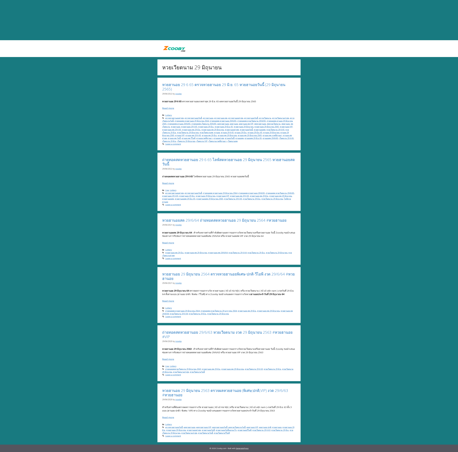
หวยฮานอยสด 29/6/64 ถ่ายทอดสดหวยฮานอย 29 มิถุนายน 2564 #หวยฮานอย (224, 220)
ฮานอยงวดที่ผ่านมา (204, 138)
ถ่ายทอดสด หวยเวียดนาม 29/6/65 (251, 121)
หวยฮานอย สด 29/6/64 (218, 252)
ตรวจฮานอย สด (220, 118)
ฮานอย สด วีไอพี (188, 138)
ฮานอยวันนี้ (229, 138)
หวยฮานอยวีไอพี (244, 430)
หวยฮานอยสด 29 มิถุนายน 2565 (209, 199)
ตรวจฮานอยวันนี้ (251, 118)
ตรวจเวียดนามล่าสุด (280, 118)
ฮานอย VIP (180, 135)
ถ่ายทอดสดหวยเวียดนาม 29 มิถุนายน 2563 (183, 369)
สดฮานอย (285, 124)
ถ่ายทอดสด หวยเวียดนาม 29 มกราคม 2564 (219, 311)
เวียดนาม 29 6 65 (286, 138)
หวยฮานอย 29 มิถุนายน (243, 126)
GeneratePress (242, 448)
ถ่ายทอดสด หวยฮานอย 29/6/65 (223, 121)
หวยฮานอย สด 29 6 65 (171, 129)
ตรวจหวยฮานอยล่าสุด (174, 118)
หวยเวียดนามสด (206, 132)
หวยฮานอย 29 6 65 (189, 126)
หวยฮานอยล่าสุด (232, 129)
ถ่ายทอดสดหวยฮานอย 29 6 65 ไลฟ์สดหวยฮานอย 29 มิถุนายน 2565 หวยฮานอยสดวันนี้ (228, 162)
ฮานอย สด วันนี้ (174, 138)
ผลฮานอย (234, 124)
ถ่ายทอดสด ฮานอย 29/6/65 (178, 124)
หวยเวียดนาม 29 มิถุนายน (188, 132)
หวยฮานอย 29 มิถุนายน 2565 (266, 126)
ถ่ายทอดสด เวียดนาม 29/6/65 (203, 124)
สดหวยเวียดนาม (274, 124)
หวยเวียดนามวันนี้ (197, 372)
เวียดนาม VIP (201, 141)
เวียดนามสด (232, 141)
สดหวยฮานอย (260, 124)
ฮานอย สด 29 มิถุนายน (227, 135)
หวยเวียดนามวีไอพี (222, 433)
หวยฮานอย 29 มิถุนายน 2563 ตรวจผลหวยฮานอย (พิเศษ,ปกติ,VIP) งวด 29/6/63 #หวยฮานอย (225, 392)
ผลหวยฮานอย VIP (203, 427)
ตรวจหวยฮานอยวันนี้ (193, 118)
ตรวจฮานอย (208, 118)
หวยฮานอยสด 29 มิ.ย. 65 (185, 199)
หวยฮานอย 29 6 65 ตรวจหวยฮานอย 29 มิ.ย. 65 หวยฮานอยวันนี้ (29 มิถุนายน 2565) (223, 86)
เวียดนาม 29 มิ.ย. (169, 141)
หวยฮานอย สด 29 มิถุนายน (212, 129)
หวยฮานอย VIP (286, 126)
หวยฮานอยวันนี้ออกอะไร (226, 430)
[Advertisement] (229, 20)
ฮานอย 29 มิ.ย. (241, 132)
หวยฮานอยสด (259, 129)
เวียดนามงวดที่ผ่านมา (217, 141)
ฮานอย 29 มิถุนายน (271, 132)
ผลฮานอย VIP (252, 427)
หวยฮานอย (175, 126)
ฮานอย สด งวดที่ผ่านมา (272, 135)
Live (167, 190)
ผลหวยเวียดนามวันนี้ (237, 427)
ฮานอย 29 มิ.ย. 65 (255, 132)
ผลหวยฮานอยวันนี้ (219, 427)
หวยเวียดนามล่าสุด (181, 372)
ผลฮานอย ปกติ (265, 427)
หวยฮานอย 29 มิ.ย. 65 (224, 126)
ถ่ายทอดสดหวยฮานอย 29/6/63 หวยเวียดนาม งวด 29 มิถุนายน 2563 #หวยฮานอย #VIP (227, 334)
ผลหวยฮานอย (223, 124)
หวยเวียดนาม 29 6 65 (275, 129)
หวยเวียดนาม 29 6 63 (254, 369)
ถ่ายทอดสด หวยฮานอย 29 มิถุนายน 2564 (192, 121)
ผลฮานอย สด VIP (246, 124)
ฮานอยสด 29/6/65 (270, 138)
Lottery (168, 115)
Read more (168, 108)
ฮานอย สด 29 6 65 (193, 135)
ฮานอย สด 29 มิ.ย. (209, 135)
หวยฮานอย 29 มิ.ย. (206, 126)
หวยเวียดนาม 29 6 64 (238, 252)
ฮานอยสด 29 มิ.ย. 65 (253, 138)
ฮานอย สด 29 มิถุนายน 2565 (250, 135)
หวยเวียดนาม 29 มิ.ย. (251, 199)
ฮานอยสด (239, 138)
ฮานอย (217, 132)
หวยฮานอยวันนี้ (246, 129)
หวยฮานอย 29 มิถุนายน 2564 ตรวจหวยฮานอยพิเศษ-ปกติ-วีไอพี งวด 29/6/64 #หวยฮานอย (228, 276)
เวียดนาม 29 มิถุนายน (186, 141)
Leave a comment (173, 144)
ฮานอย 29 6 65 (227, 132)
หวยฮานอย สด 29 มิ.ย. (191, 129)
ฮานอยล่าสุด (218, 138)
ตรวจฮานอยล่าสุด (235, 118)
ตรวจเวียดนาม (265, 118)
